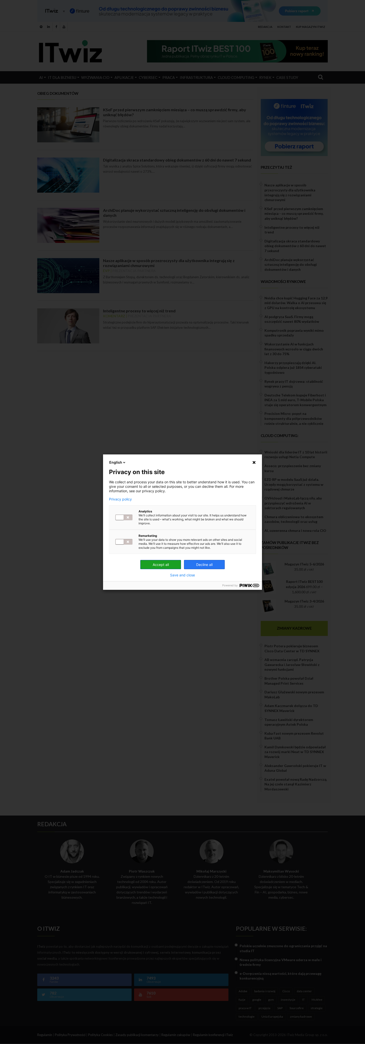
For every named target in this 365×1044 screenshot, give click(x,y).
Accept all (161, 564)
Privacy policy (120, 499)
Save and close (182, 575)
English (115, 462)
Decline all (204, 564)
